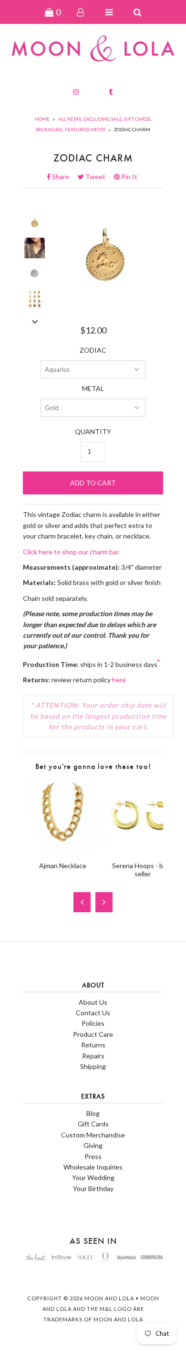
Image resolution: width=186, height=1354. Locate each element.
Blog (93, 1113)
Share (63, 176)
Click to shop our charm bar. (71, 552)
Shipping (93, 1066)
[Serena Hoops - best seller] (142, 848)
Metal (93, 388)
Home (42, 119)
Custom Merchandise (93, 1135)
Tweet (98, 176)
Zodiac (93, 350)
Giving (93, 1145)
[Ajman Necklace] (63, 848)
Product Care (93, 1034)
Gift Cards (93, 1124)
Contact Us (93, 1013)
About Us (93, 1002)
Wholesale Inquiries (93, 1167)
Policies (93, 1023)
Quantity (93, 431)
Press (93, 1156)
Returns (93, 1045)
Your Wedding (93, 1177)
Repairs (93, 1056)
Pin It (128, 176)
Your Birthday (93, 1188)
